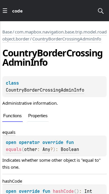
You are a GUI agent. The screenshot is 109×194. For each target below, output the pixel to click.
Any (46, 149)
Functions (12, 115)
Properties (38, 115)
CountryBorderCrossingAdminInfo (66, 39)
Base (7, 32)
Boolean (70, 149)
